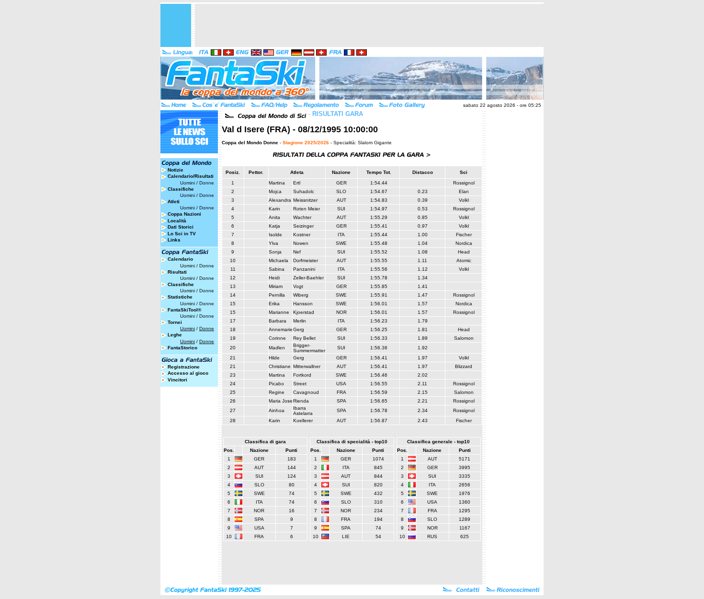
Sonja (275, 251)
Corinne (277, 338)
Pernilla (277, 295)
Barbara (277, 320)
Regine (276, 392)
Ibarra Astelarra (303, 410)
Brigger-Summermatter (309, 348)
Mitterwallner (306, 366)
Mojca (275, 191)
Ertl (296, 182)
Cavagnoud (306, 392)
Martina (277, 182)
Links (174, 239)
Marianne (279, 312)
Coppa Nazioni (184, 214)
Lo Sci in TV (182, 233)
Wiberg (300, 295)
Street (300, 383)
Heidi (274, 277)
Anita (274, 217)
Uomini (187, 182)
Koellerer (303, 420)
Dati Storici (180, 227)
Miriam (276, 286)
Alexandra (280, 200)
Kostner (301, 234)
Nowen (300, 243)
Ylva (273, 243)
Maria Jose (281, 400)
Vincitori (177, 379)
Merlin (299, 320)
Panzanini (304, 269)
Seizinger (303, 226)
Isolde (275, 234)
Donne (206, 182)
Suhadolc (303, 191)
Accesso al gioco (188, 373)
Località (177, 220)
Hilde (274, 357)
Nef (297, 251)
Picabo (276, 383)
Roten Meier (306, 208)
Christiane (280, 366)
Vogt (298, 286)
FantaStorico (182, 347)
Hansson (303, 303)
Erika (274, 303)
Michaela (278, 260)
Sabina (276, 269)
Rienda (301, 400)
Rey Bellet (304, 338)
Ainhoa (276, 410)
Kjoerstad (303, 312)
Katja (274, 226)
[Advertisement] (369, 25)
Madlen (277, 347)
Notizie (175, 170)
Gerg (298, 329)
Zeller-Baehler (308, 277)
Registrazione (184, 366)
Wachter (302, 217)
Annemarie (281, 329)
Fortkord (302, 375)
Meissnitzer (305, 200)
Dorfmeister (305, 260)
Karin (274, 208)
